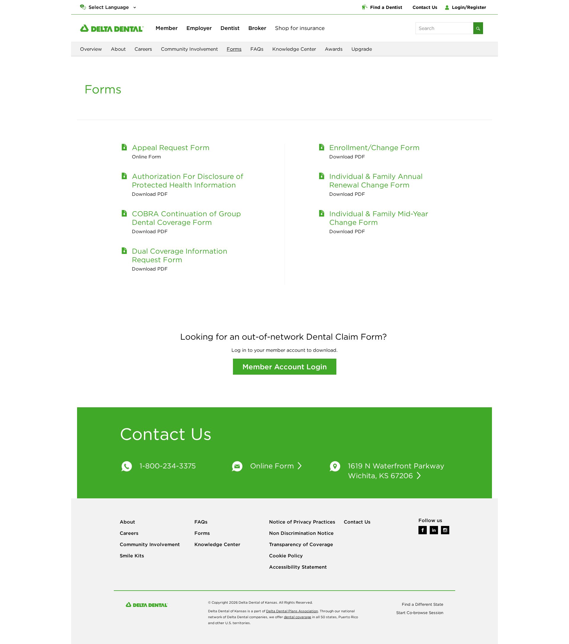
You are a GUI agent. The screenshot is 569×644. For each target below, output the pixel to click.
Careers (143, 49)
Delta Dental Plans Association (292, 611)
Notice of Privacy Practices (302, 522)
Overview (91, 49)
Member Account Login (284, 366)
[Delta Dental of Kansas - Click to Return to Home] (112, 28)
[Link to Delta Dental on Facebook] (422, 529)
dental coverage (297, 617)
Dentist (229, 28)
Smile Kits (132, 556)
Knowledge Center (294, 49)
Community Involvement (189, 49)
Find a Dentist (385, 7)
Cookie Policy (286, 556)
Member (167, 28)
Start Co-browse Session (419, 612)
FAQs (256, 49)
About (118, 49)
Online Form (273, 465)
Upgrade (361, 49)
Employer (199, 28)
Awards (334, 49)
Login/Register (468, 7)
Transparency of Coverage (301, 544)
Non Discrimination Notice (301, 533)
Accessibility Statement (298, 567)
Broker (257, 28)
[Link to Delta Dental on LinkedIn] (434, 529)
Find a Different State (422, 604)
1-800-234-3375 (168, 465)
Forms (234, 49)
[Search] (478, 28)
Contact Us (425, 7)
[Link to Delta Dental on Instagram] (445, 529)
